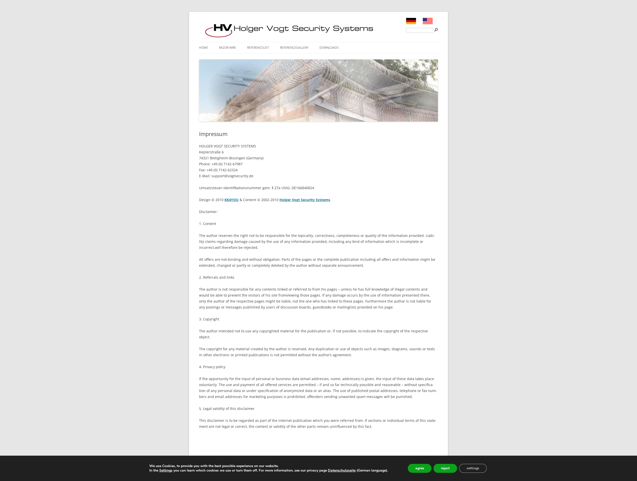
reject (445, 468)
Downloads (329, 47)
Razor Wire (227, 47)
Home (203, 47)
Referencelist (258, 47)
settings (473, 468)
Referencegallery (294, 47)
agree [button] (419, 468)
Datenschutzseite (342, 470)
